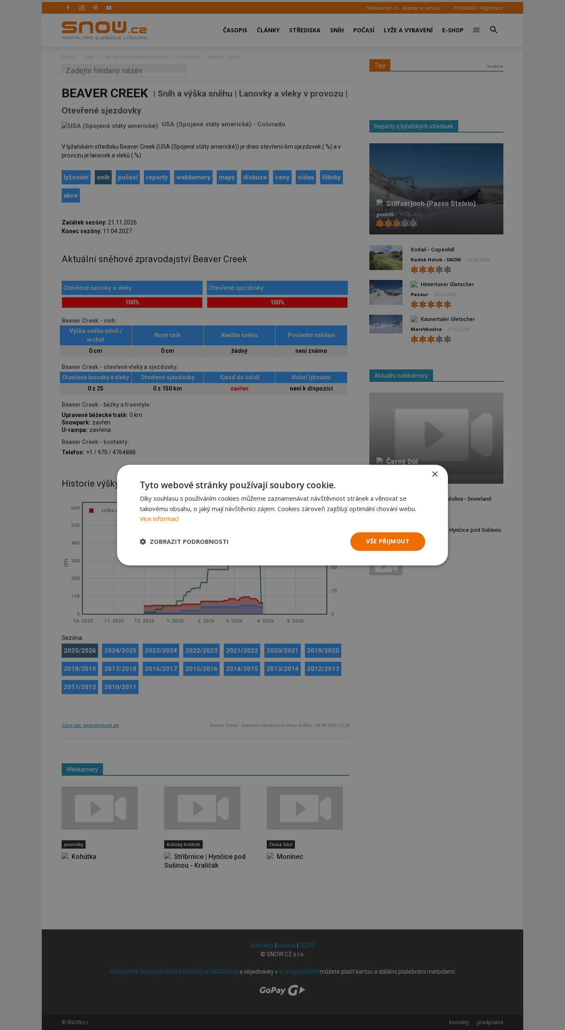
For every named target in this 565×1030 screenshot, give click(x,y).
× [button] (434, 474)
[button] (184, 541)
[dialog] (282, 515)
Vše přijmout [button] (387, 541)
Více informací (159, 519)
